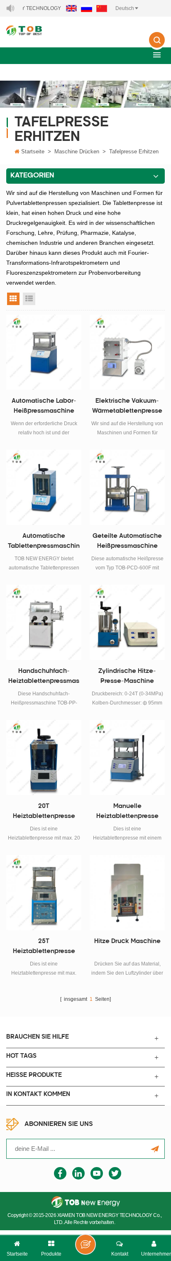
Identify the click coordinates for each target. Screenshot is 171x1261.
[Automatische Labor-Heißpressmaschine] (43, 352)
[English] (71, 8)
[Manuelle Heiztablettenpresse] (127, 757)
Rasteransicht (13, 299)
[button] (157, 54)
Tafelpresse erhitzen (134, 151)
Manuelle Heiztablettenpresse (127, 811)
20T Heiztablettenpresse (44, 811)
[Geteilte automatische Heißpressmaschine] (127, 487)
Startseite (32, 151)
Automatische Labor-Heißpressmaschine (44, 406)
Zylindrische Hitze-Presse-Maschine (127, 676)
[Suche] (157, 45)
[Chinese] (101, 8)
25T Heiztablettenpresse (44, 946)
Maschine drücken (76, 151)
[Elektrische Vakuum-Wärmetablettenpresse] (127, 352)
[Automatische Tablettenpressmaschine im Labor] (43, 487)
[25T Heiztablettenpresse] (43, 892)
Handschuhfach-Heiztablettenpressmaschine (43, 677)
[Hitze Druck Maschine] (127, 892)
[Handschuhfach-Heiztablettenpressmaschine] (43, 622)
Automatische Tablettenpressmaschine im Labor (44, 542)
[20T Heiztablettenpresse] (43, 757)
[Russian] (86, 8)
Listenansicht (29, 299)
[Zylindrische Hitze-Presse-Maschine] (127, 622)
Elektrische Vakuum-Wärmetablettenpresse (127, 406)
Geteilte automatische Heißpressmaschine (127, 541)
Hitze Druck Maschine (127, 941)
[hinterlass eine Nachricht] (85, 1244)
